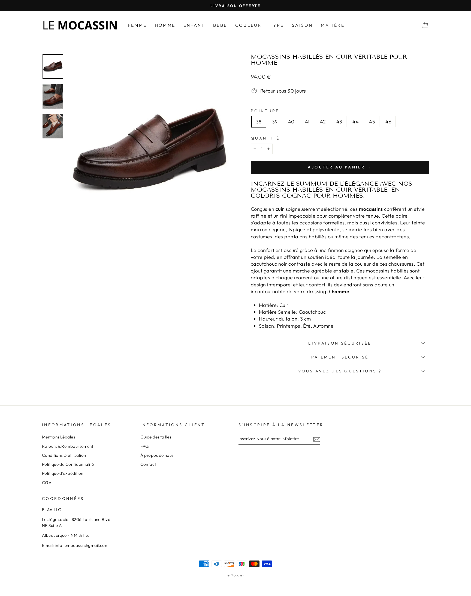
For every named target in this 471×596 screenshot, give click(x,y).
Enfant (194, 25)
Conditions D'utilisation (64, 455)
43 (339, 121)
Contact (148, 464)
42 (323, 121)
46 (388, 121)
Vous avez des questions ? (340, 371)
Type (277, 25)
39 (275, 121)
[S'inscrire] (316, 439)
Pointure (265, 110)
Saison (302, 25)
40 (291, 121)
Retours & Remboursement (67, 446)
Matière (332, 25)
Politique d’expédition (62, 473)
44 (355, 121)
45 (372, 121)
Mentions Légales (58, 437)
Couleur (248, 25)
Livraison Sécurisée (339, 343)
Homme (165, 25)
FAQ (144, 446)
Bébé (220, 25)
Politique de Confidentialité (68, 464)
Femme (137, 25)
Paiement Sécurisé (340, 357)
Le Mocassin (236, 575)
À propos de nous (157, 455)
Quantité (265, 138)
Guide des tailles (155, 437)
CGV (46, 482)
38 (259, 121)
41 (307, 121)
